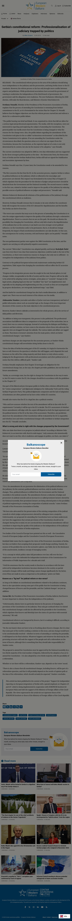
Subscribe (51, 474)
